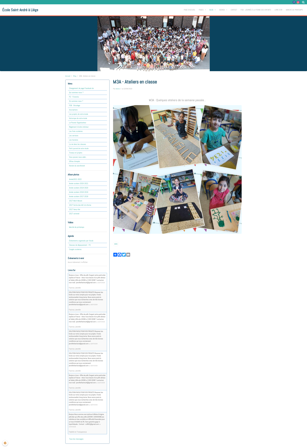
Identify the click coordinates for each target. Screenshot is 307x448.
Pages (201, 10)
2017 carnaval (74, 213)
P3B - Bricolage (74, 105)
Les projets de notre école (78, 114)
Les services (73, 135)
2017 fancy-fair (74, 209)
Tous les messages (76, 439)
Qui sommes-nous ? (76, 92)
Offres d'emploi (74, 161)
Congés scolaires (75, 249)
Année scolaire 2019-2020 (78, 187)
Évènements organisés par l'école (81, 240)
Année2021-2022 (75, 179)
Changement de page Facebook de (81, 88)
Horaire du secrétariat (77, 165)
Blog (212, 10)
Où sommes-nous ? (76, 101)
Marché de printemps (294, 10)
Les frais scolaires (76, 131)
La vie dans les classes (77, 144)
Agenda (222, 10)
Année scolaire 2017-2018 (78, 196)
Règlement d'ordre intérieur (79, 127)
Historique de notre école (78, 118)
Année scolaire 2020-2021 (78, 183)
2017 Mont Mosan (75, 200)
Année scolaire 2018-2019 (78, 192)
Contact (234, 10)
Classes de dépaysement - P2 (80, 245)
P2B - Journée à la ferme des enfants (256, 10)
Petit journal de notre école (79, 148)
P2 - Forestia (74, 97)
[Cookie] (5, 443)
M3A (115, 244)
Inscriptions (73, 109)
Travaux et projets (75, 152)
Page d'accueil (189, 10)
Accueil (67, 76)
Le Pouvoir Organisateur (77, 122)
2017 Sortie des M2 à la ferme (80, 205)
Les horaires (73, 140)
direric (118, 89)
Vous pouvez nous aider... (78, 157)
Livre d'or (278, 10)
